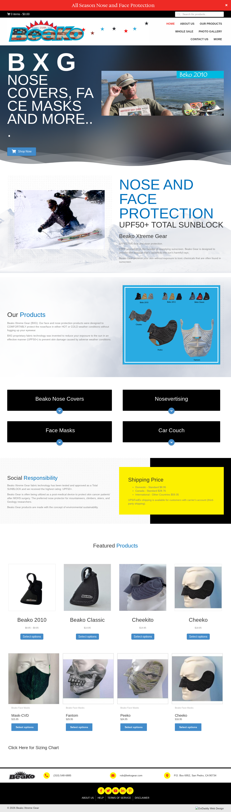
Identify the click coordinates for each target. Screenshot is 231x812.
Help (101, 798)
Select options (32, 636)
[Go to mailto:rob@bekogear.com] (115, 775)
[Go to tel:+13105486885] (48, 775)
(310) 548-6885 (62, 775)
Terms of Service (119, 798)
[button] (227, 5)
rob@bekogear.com (131, 775)
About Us (88, 798)
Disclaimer (142, 798)
